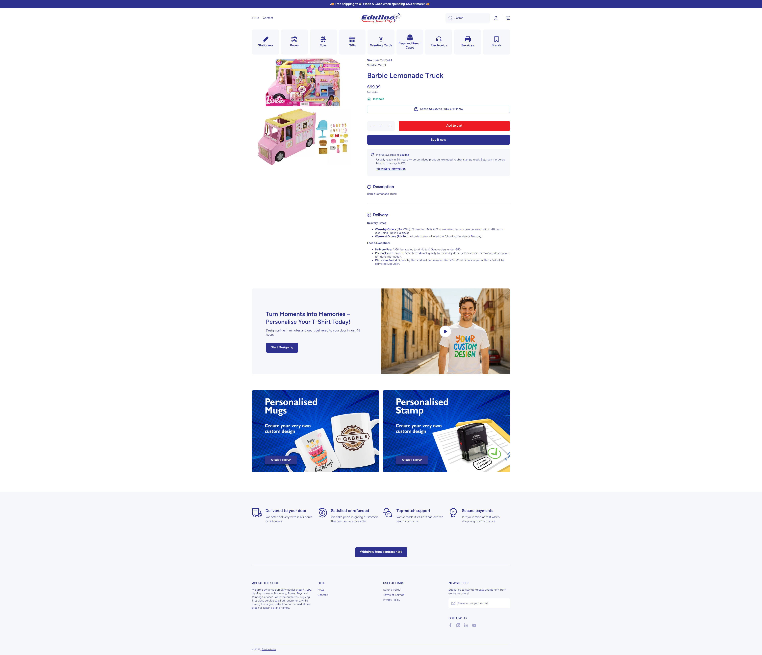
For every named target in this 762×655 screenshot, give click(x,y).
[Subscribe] (505, 603)
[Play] (445, 331)
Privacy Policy (391, 600)
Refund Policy (391, 589)
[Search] (448, 18)
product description (496, 253)
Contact (323, 595)
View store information (391, 169)
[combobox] (467, 18)
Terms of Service (393, 595)
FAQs (321, 589)
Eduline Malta (269, 649)
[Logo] (381, 18)
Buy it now (438, 140)
